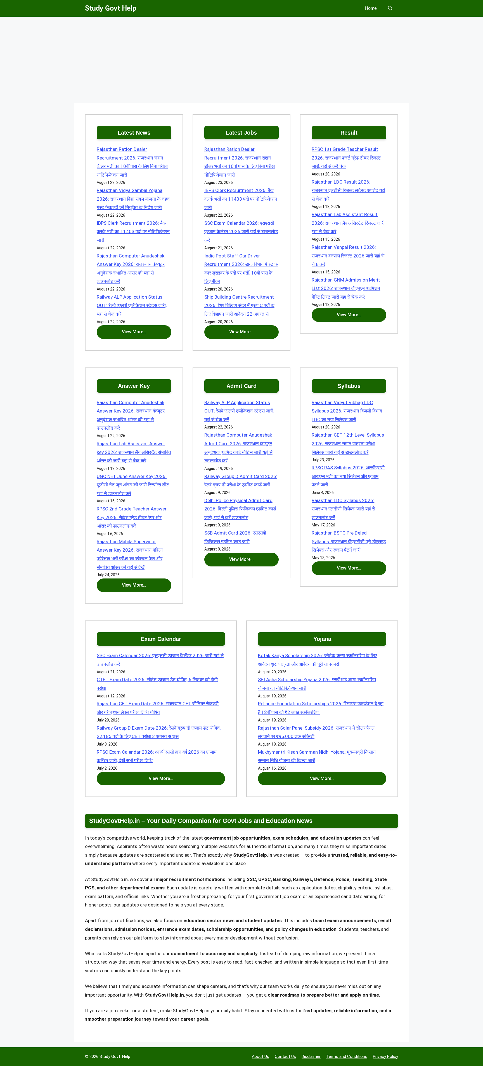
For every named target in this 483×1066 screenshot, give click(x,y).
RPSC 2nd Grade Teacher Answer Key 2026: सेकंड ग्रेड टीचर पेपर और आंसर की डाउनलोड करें (132, 517)
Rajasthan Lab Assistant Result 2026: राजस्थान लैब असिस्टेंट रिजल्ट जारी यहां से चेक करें (348, 223)
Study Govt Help (110, 8)
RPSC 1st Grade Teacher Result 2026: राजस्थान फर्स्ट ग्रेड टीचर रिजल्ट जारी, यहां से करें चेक (346, 157)
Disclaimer (311, 1056)
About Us (260, 1056)
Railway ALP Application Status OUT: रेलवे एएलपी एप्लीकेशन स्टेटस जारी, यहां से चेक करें (132, 305)
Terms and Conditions (346, 1056)
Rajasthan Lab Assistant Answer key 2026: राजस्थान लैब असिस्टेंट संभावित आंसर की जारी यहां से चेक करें (134, 452)
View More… (134, 331)
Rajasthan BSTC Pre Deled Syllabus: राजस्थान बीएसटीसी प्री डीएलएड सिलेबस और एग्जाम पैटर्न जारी (349, 541)
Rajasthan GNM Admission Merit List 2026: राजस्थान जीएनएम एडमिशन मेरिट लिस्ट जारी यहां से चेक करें (346, 288)
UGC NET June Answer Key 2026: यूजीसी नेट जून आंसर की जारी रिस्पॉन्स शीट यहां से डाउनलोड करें (133, 485)
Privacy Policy (385, 1056)
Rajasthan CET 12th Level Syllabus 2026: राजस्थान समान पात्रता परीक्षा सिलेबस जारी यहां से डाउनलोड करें (348, 443)
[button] (390, 8)
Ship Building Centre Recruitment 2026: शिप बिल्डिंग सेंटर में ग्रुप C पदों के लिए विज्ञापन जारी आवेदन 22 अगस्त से (239, 305)
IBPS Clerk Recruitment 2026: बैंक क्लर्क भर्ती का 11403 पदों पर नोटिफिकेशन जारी (133, 231)
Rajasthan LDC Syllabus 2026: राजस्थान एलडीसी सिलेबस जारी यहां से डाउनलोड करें (343, 509)
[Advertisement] (241, 61)
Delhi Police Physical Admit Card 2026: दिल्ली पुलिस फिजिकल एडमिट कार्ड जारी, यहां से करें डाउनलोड (240, 509)
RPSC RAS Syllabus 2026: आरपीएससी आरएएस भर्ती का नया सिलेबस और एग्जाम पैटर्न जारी (348, 476)
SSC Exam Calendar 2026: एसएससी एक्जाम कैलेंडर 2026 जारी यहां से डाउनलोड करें (241, 231)
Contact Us (285, 1056)
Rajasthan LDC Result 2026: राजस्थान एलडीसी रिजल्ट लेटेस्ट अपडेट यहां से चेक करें (348, 190)
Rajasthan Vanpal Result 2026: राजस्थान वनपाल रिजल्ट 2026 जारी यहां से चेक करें (348, 255)
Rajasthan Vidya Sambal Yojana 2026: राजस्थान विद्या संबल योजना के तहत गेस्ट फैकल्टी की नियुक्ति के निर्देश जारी (133, 199)
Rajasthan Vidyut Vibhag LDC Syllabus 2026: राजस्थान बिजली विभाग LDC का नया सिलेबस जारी (347, 411)
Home (371, 8)
